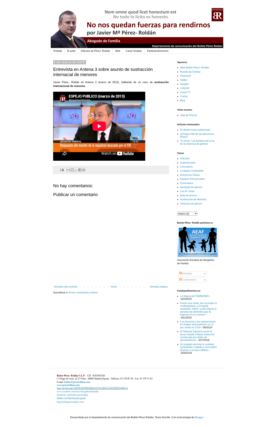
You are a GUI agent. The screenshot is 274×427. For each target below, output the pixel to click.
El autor (71, 51)
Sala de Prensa (188, 115)
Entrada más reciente (65, 286)
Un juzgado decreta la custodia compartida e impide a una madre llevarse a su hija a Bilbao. (198, 347)
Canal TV (185, 92)
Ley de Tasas (187, 191)
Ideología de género (191, 187)
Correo (184, 96)
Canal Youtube (134, 51)
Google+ (185, 84)
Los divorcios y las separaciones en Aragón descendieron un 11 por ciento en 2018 (198, 324)
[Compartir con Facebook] (80, 170)
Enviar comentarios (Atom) (83, 292)
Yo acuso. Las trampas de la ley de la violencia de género (197, 142)
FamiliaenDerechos (157, 51)
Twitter (183, 80)
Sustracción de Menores (193, 199)
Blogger (199, 417)
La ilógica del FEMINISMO (194, 296)
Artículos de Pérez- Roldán (95, 51)
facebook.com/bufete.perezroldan (72, 394)
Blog (182, 100)
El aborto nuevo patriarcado (195, 129)
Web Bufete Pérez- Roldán (194, 67)
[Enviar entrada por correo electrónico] (61, 169)
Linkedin (185, 88)
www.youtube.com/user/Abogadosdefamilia (77, 391)
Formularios (186, 183)
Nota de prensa (188, 195)
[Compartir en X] (76, 170)
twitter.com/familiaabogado (71, 398)
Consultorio (186, 166)
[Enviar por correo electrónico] (68, 170)
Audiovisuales (188, 162)
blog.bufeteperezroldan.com (70, 402)
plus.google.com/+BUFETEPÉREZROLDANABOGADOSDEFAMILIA (92, 388)
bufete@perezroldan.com (77, 382)
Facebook (185, 75)
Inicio (114, 286)
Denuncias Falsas (190, 175)
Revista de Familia (190, 71)
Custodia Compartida (191, 170)
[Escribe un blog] (72, 170)
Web (117, 51)
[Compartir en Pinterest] (84, 170)
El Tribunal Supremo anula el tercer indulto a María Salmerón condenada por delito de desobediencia (197, 336)
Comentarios (189, 279)
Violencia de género (191, 203)
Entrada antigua (159, 286)
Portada (57, 51)
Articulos (185, 158)
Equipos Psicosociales (192, 179)
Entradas (187, 273)
